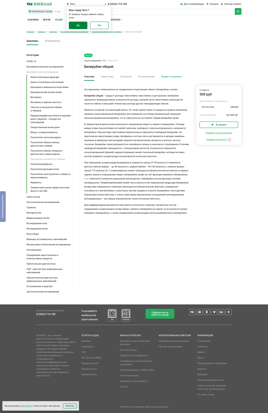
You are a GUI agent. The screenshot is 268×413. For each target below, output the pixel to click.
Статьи (123, 386)
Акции (59, 19)
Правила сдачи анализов (219, 133)
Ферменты (35, 182)
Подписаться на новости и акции (160, 313)
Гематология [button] (33, 197)
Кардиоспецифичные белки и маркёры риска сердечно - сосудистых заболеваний (50, 119)
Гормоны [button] (31, 207)
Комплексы (52, 41)
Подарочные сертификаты (134, 355)
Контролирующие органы (210, 380)
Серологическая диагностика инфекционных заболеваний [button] (42, 279)
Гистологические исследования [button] (43, 202)
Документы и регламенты (133, 381)
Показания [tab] (126, 76)
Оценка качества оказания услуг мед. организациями (211, 387)
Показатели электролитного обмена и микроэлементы (50, 176)
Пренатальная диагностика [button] (41, 263)
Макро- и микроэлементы (44, 132)
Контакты (202, 346)
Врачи (46, 19)
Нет (99, 25)
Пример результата (216, 139)
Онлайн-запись (89, 374)
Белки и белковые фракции (44, 77)
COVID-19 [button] (31, 61)
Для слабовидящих (194, 4)
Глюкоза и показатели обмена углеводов (46, 109)
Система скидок (128, 350)
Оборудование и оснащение (211, 363)
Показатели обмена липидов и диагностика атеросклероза (46, 152)
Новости (201, 369)
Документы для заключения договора (135, 343)
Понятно (69, 405)
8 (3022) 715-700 (117, 4)
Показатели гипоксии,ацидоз (45, 137)
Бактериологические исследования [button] (45, 66)
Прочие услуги (88, 369)
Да (78, 25)
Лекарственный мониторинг (45, 127)
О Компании (203, 341)
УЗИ (83, 352)
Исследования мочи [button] (37, 228)
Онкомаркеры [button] (34, 250)
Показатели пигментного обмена (107, 32)
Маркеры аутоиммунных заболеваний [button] (47, 239)
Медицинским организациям (174, 341)
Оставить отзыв (205, 394)
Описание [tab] (89, 76)
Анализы (33, 19)
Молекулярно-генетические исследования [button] (49, 244)
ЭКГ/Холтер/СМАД (91, 357)
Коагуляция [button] (33, 234)
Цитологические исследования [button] (43, 291)
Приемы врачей (89, 363)
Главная (30, 32)
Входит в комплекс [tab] (171, 76)
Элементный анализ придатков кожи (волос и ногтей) (50, 189)
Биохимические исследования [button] (42, 72)
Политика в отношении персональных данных (144, 406)
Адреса (201, 352)
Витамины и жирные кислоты (45, 102)
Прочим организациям (171, 346)
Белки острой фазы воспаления (47, 82)
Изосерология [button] (34, 212)
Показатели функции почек (44, 169)
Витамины (35, 97)
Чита (72, 4)
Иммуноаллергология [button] (38, 218)
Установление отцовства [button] (39, 286)
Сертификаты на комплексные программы (136, 363)
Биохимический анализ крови (46, 92)
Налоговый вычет (129, 375)
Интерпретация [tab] (146, 76)
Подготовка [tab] (107, 76)
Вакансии (202, 374)
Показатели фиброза (41, 164)
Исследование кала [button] (37, 223)
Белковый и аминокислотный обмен (49, 87)
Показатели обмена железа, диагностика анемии (45, 144)
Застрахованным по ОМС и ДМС (137, 370)
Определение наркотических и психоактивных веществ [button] (42, 257)
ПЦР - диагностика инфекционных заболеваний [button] (44, 271)
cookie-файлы (26, 406)
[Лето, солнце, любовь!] (88, 55)
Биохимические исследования (74, 32)
